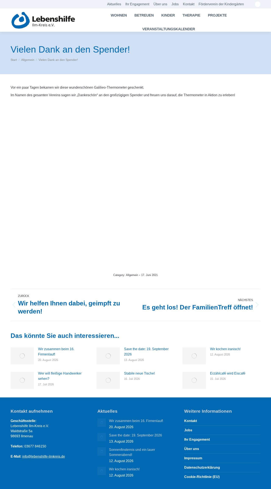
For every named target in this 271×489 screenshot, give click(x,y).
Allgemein (132, 275)
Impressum (193, 458)
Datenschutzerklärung (202, 467)
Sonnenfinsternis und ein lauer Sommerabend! (132, 452)
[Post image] (22, 355)
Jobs (188, 430)
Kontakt (190, 421)
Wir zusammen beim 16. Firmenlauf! (56, 351)
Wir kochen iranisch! (225, 349)
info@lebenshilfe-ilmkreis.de (43, 456)
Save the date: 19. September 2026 (146, 351)
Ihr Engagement (197, 439)
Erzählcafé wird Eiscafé (227, 373)
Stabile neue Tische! (139, 373)
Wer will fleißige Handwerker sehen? (60, 376)
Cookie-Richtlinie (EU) (202, 477)
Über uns (191, 449)
